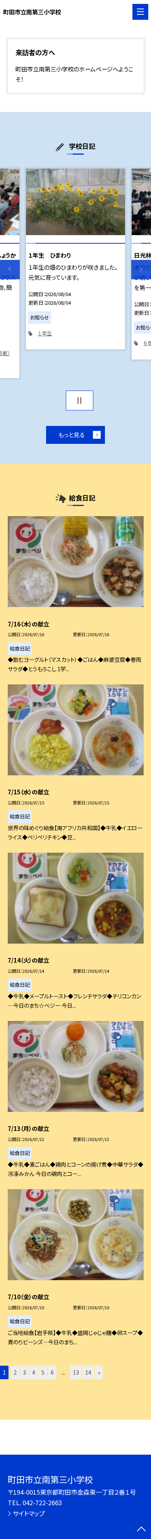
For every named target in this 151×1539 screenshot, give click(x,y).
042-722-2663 (42, 1502)
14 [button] (88, 1372)
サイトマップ (29, 1513)
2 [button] (15, 1372)
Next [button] (141, 269)
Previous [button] (10, 269)
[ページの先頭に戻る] (141, 1529)
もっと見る (71, 434)
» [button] (99, 1372)
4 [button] (33, 1372)
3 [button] (24, 1372)
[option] (75, 259)
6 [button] (52, 1372)
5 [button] (43, 1372)
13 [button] (76, 1372)
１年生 (45, 333)
